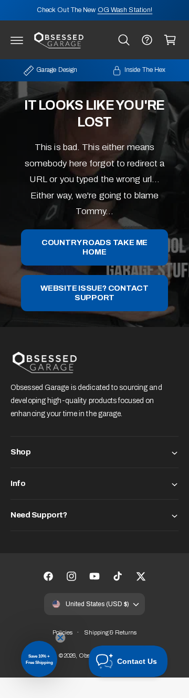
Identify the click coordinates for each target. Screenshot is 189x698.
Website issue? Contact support (94, 293)
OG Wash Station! (125, 10)
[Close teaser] (60, 637)
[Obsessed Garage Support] (147, 39)
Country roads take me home (94, 248)
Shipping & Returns (110, 632)
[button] (16, 39)
